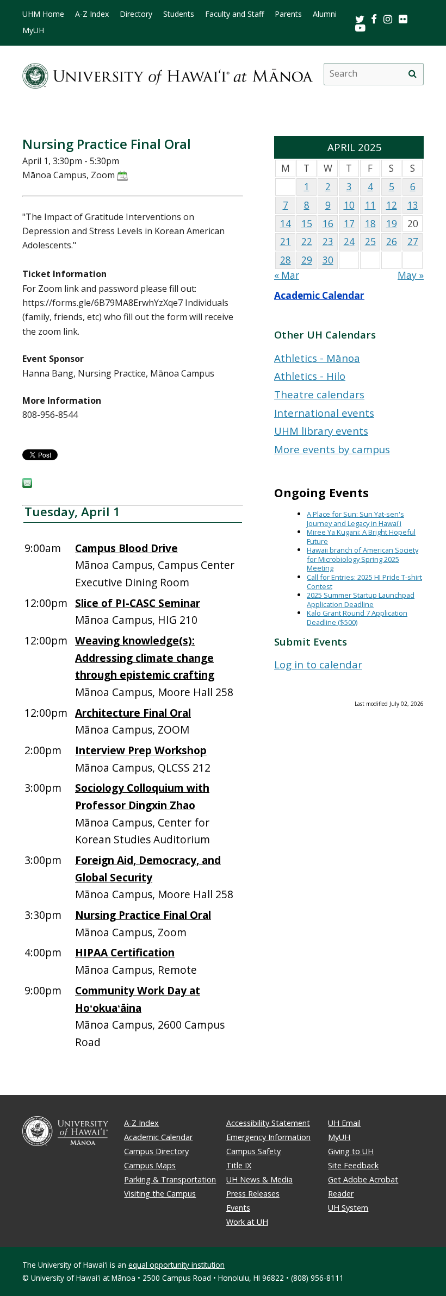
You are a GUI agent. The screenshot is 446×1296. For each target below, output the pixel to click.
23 (328, 241)
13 (412, 205)
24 (349, 241)
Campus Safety (253, 1151)
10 (349, 205)
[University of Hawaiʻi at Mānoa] (167, 74)
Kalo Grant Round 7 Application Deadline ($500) (357, 617)
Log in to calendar (318, 664)
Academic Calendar (319, 295)
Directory (136, 14)
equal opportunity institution (176, 1265)
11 (370, 205)
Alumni (325, 14)
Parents (288, 14)
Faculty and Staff (234, 14)
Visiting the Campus (160, 1193)
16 (328, 223)
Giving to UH (351, 1151)
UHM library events (321, 430)
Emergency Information (268, 1137)
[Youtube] (360, 27)
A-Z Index (92, 14)
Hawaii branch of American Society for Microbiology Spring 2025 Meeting (362, 559)
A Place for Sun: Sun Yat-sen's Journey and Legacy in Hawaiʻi (355, 518)
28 (285, 260)
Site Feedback (353, 1165)
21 (285, 241)
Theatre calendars (319, 394)
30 (328, 260)
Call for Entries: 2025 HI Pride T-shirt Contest (364, 581)
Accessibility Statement (268, 1123)
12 (391, 205)
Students (178, 14)
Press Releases (253, 1193)
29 (306, 260)
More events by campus (332, 449)
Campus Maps (150, 1165)
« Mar (286, 275)
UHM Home (43, 14)
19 (391, 223)
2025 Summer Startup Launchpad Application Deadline (360, 599)
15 (306, 223)
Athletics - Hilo (309, 376)
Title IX (238, 1165)
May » (411, 275)
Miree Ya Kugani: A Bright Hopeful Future (361, 536)
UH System (348, 1208)
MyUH (33, 30)
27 (412, 241)
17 (349, 223)
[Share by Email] (27, 485)
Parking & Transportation (170, 1179)
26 (391, 241)
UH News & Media (259, 1179)
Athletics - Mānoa (317, 358)
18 (370, 223)
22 (306, 241)
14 (285, 223)
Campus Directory (156, 1151)
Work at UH (247, 1222)
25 (370, 241)
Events (238, 1208)
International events (324, 413)
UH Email (344, 1123)
